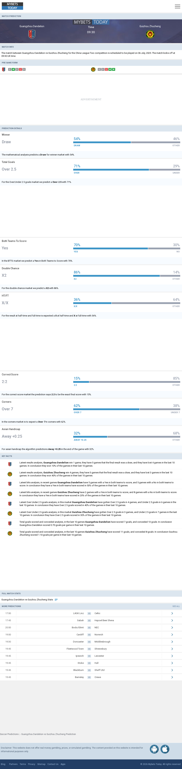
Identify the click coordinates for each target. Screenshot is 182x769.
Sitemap (41, 764)
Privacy (31, 764)
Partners (13, 764)
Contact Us (52, 764)
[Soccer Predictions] (15, 6)
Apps (63, 764)
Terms (23, 764)
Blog (3, 764)
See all (176, 606)
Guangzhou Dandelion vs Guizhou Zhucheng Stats (27, 599)
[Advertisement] (91, 100)
